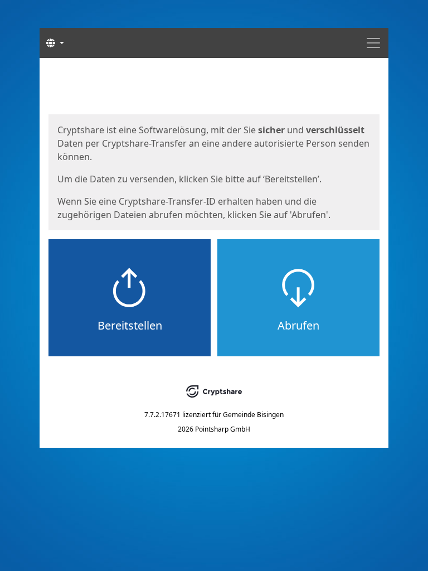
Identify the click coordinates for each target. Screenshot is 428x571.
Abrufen (298, 325)
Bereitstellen (130, 325)
